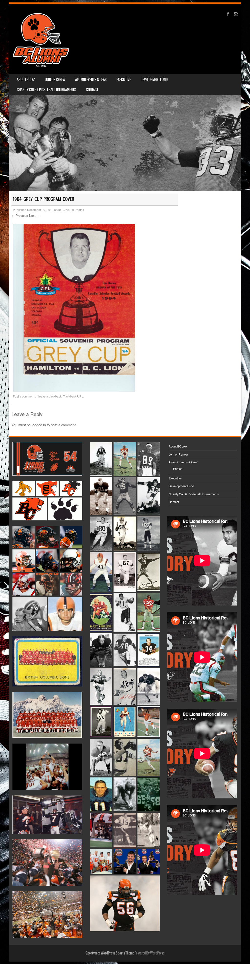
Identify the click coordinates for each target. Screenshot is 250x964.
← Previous (19, 215)
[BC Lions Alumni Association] (41, 39)
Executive (123, 79)
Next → (34, 215)
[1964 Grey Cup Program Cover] (74, 390)
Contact (92, 89)
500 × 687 (64, 210)
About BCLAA (26, 79)
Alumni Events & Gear (91, 79)
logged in (39, 424)
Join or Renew (55, 79)
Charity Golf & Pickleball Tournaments (46, 89)
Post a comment (23, 396)
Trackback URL (73, 396)
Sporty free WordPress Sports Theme (109, 953)
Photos (79, 210)
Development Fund (154, 79)
